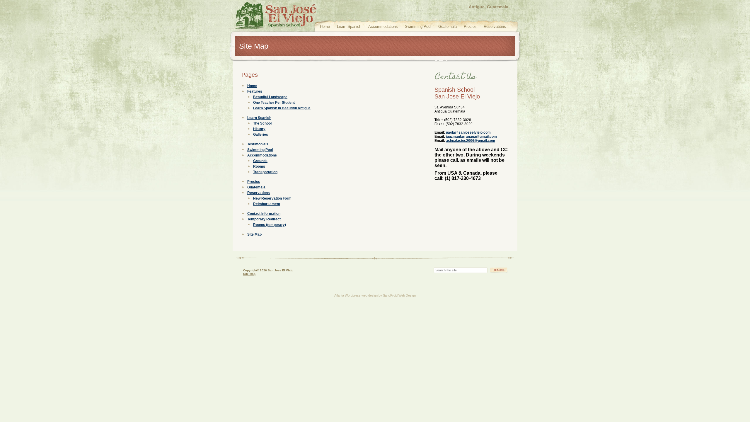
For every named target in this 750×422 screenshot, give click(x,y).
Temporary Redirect (264, 219)
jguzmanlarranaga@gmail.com (471, 137)
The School (262, 123)
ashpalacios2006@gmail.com (470, 141)
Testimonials (257, 144)
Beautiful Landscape (270, 97)
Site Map (254, 234)
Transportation (265, 172)
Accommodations (383, 26)
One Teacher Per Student (274, 103)
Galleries (260, 134)
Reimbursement (266, 204)
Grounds (260, 161)
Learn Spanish (349, 26)
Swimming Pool (418, 26)
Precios (470, 26)
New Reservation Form (272, 198)
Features (254, 91)
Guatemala (447, 26)
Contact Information (263, 214)
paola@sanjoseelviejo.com (468, 132)
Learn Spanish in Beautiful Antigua (282, 108)
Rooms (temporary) (269, 225)
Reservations (495, 26)
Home (325, 26)
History (259, 129)
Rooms (259, 166)
